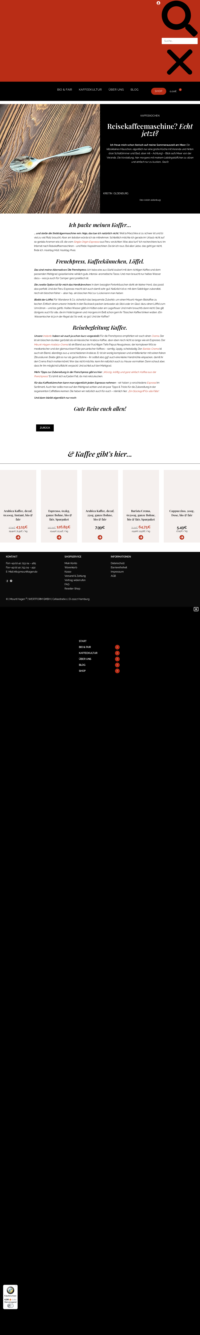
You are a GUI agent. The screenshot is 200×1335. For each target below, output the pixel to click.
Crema (155, 335)
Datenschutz (118, 563)
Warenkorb (71, 567)
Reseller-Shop (72, 588)
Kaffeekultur (90, 89)
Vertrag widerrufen (75, 580)
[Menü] (16, 1287)
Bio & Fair (64, 89)
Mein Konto (71, 563)
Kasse (68, 571)
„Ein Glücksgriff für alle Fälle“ (143, 391)
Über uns (116, 89)
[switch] (10, 1306)
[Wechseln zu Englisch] (59, 93)
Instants (47, 335)
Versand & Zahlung (75, 575)
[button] (180, 19)
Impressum (117, 571)
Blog (135, 89)
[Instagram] (11, 581)
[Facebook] (7, 581)
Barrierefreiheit (119, 567)
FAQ (67, 584)
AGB (113, 575)
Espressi (151, 382)
